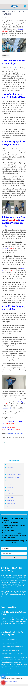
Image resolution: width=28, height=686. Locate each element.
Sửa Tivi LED (10, 493)
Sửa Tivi (9, 490)
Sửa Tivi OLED (10, 497)
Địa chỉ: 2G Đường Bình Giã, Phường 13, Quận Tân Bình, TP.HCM (14, 536)
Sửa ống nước (10, 484)
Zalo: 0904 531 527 (9, 530)
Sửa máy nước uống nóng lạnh (14, 474)
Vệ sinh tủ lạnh (10, 507)
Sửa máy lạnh (10, 467)
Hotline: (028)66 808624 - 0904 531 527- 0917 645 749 (13, 526)
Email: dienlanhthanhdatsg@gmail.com (15, 533)
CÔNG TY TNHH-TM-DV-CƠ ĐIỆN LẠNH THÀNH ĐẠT (14, 519)
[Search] (2, 6)
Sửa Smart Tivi (10, 487)
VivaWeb (21, 673)
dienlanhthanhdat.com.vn (16, 433)
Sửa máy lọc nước (11, 471)
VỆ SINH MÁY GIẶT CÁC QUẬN (14, 477)
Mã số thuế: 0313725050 (11, 523)
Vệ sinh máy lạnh (11, 503)
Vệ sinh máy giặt (11, 500)
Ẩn (8, 55)
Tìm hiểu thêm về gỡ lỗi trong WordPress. (9, 681)
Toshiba (17, 68)
